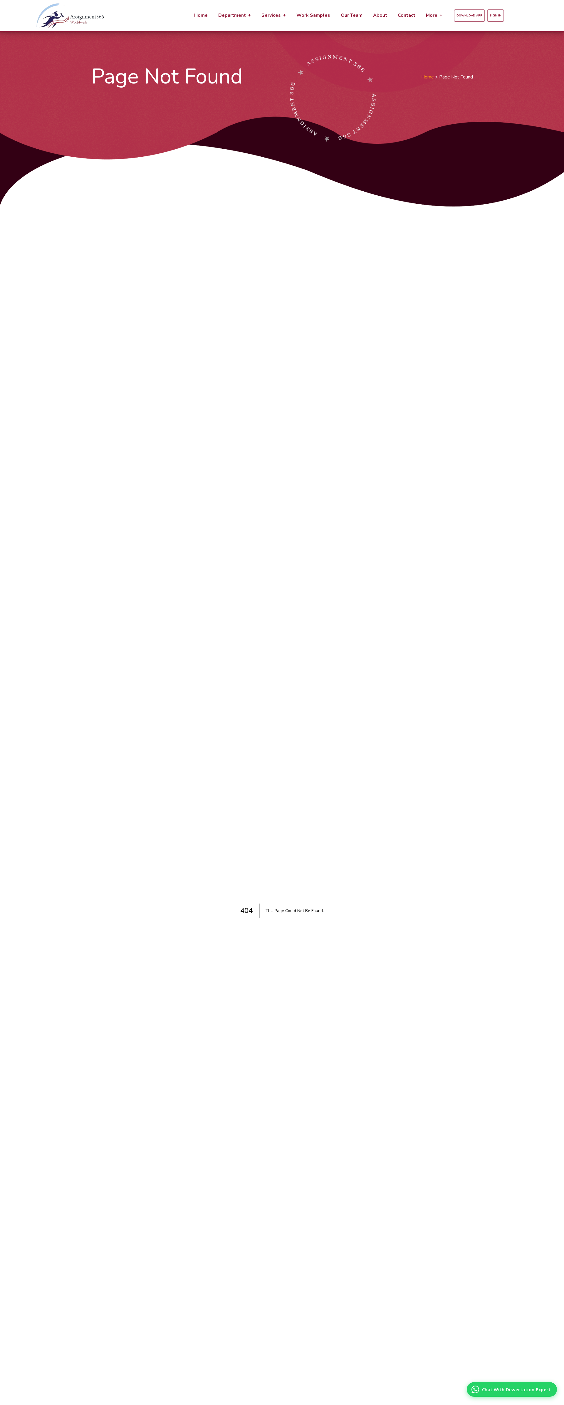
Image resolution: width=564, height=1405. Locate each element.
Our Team (351, 15)
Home (201, 15)
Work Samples (313, 15)
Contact (406, 15)
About (380, 15)
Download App (469, 16)
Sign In (495, 16)
